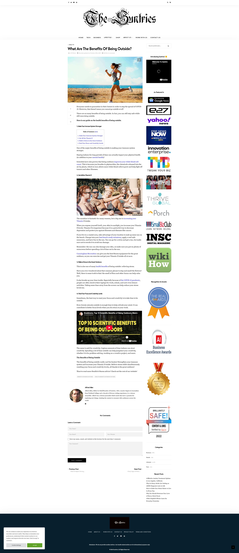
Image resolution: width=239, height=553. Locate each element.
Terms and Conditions (143, 532)
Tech (88, 37)
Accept (35, 545)
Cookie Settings (16, 545)
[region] (24, 538)
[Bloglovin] (74, 2)
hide (96, 132)
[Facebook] (69, 2)
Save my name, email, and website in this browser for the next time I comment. (95, 439)
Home (81, 37)
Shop (118, 37)
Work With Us (141, 37)
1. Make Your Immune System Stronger (90, 136)
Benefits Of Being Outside (85, 376)
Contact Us (155, 37)
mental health (97, 157)
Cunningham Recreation (86, 254)
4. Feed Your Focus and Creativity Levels (90, 143)
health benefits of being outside (105, 376)
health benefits (102, 266)
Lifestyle (107, 37)
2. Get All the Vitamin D (85, 138)
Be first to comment (109, 53)
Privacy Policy (129, 532)
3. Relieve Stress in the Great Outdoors (90, 141)
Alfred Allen (89, 387)
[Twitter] (71, 2)
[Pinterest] (76, 2)
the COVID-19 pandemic (130, 280)
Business (97, 37)
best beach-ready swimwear (110, 237)
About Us (127, 37)
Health (71, 44)
